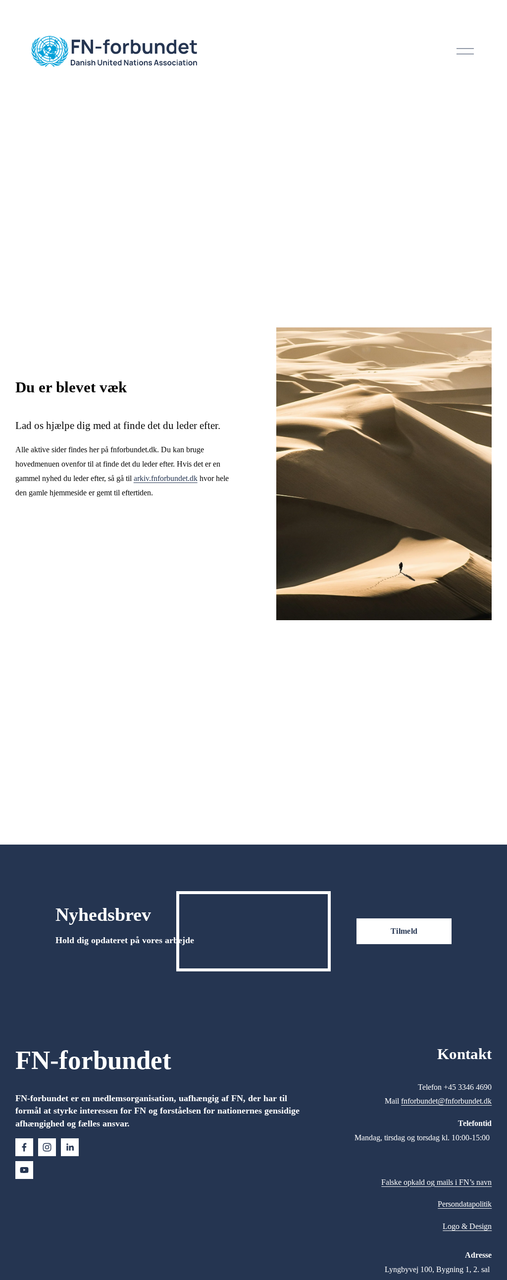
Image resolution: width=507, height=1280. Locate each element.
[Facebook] (24, 1147)
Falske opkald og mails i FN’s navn (436, 1182)
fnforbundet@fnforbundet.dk (446, 1101)
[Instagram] (47, 1147)
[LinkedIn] (70, 1147)
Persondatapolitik (465, 1204)
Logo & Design (467, 1226)
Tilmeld (404, 931)
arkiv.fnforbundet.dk (166, 478)
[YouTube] (24, 1170)
